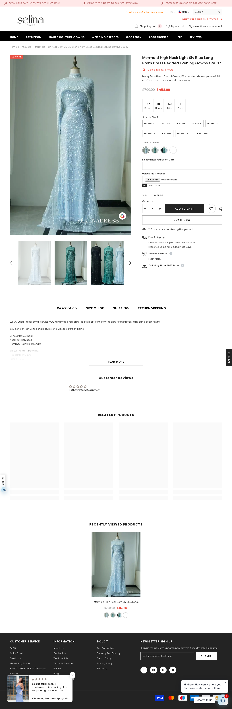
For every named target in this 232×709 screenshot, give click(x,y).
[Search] (207, 12)
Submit (206, 656)
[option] (71, 145)
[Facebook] (143, 670)
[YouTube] (172, 670)
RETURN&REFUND (152, 308)
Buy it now (182, 220)
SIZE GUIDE (95, 308)
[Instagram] (153, 670)
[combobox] (204, 12)
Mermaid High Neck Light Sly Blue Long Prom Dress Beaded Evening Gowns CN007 (116, 602)
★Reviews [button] (229, 357)
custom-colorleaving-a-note (125, 615)
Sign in (193, 26)
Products (26, 46)
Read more (116, 362)
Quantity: (147, 201)
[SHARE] (219, 209)
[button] (11, 263)
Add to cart (184, 209)
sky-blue (106, 615)
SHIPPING (121, 308)
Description (67, 308)
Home (13, 46)
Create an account (211, 26)
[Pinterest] (163, 670)
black (119, 615)
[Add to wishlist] (211, 208)
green (113, 615)
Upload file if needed (153, 173)
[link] (34, 492)
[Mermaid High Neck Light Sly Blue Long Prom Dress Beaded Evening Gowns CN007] (116, 564)
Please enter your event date (158, 159)
